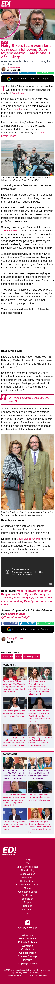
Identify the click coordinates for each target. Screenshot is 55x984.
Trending (27, 906)
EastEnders (27, 895)
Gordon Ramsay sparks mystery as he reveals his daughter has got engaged (15, 825)
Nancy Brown (15, 68)
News (4, 42)
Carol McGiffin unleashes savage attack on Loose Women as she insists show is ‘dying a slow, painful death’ (14, 800)
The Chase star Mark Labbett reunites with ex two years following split (39, 797)
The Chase (27, 877)
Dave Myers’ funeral (28, 538)
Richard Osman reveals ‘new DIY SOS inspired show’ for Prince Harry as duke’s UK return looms (14, 774)
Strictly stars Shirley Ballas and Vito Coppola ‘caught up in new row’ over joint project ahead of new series (14, 686)
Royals (27, 902)
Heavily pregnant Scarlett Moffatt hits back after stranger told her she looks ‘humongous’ (40, 741)
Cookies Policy (27, 953)
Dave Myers (18, 93)
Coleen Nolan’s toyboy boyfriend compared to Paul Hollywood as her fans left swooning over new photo (39, 715)
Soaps (27, 888)
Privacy (27, 960)
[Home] (6, 4)
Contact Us (27, 949)
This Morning (27, 870)
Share (10, 73)
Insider (27, 913)
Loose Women (27, 874)
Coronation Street (27, 891)
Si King (18, 109)
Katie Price (27, 909)
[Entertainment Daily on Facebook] (27, 922)
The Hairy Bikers (11, 230)
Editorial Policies (27, 942)
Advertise (27, 945)
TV (27, 863)
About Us (27, 935)
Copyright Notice (27, 963)
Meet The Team (27, 938)
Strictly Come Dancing (27, 884)
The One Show (27, 881)
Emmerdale (28, 899)
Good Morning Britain (27, 867)
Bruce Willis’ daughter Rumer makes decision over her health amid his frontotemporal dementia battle (39, 826)
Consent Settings (27, 956)
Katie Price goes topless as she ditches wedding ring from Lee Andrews (14, 713)
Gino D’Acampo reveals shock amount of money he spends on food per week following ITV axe (14, 741)
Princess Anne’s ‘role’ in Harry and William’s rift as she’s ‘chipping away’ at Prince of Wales (40, 774)
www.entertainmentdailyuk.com (23, 970)
